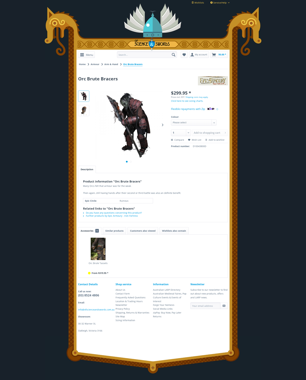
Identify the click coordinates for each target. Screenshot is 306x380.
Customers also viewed (143, 230)
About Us (120, 289)
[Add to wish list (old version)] (184, 55)
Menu (89, 55)
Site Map (120, 316)
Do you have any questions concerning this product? (113, 212)
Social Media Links (163, 308)
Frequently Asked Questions (131, 297)
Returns (157, 316)
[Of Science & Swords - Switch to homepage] (153, 44)
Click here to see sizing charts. (187, 100)
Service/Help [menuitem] (220, 2)
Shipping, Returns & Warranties (132, 312)
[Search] (173, 55)
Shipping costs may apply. (197, 97)
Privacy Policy (123, 308)
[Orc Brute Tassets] (98, 249)
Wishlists (199, 2)
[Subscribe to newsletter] (224, 306)
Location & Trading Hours (129, 301)
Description (87, 169)
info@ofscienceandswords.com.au (96, 309)
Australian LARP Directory (166, 289)
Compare (179, 139)
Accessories (89, 230)
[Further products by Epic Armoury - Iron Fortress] (213, 81)
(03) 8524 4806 (88, 295)
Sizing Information (125, 320)
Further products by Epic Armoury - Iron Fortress (111, 215)
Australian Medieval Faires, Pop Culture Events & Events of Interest (169, 297)
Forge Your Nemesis (163, 304)
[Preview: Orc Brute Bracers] (83, 96)
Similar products (114, 230)
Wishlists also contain (174, 230)
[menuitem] (87, 55)
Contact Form (123, 293)
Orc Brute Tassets (98, 263)
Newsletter (121, 304)
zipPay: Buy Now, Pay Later (167, 312)
